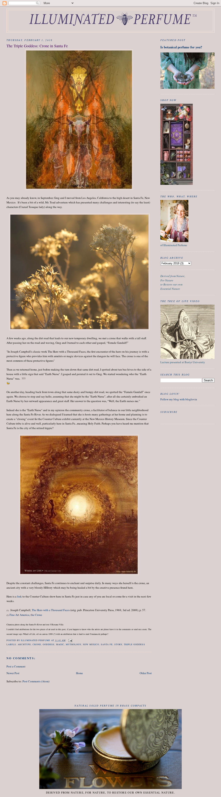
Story (118, 644)
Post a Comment (15, 666)
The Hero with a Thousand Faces (51, 610)
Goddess (48, 644)
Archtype (24, 644)
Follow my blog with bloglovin (178, 399)
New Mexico (91, 644)
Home (79, 673)
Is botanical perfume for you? (181, 47)
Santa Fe (107, 644)
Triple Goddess (134, 644)
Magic (60, 644)
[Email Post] (70, 640)
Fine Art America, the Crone (25, 615)
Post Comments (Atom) (35, 681)
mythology (73, 644)
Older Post (146, 673)
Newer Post (12, 673)
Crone (37, 644)
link (19, 596)
